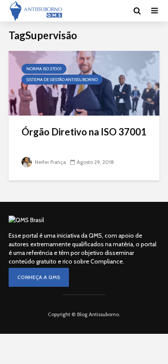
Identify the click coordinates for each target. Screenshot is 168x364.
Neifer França (50, 162)
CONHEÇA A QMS (38, 277)
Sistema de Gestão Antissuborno (62, 79)
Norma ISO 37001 (44, 69)
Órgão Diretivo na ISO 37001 (84, 132)
